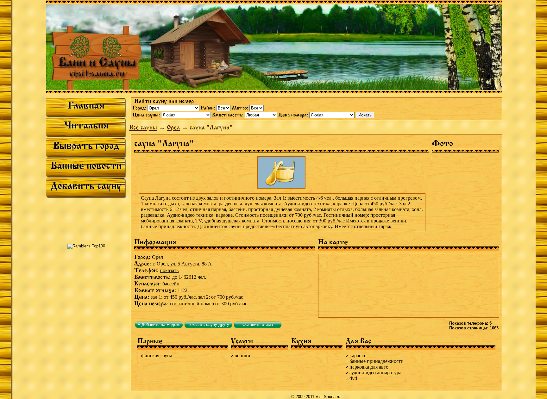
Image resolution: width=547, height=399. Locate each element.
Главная (86, 105)
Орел (173, 127)
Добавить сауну (86, 186)
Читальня (86, 125)
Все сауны (143, 127)
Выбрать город (86, 146)
